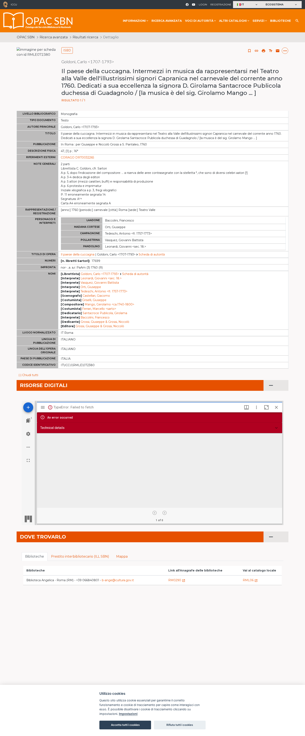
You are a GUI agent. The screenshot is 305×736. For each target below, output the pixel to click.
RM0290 (176, 580)
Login (203, 4)
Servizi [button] (258, 20)
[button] (247, 4)
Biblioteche (280, 20)
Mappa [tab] (122, 556)
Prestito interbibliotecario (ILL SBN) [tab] (80, 556)
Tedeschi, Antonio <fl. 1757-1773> (104, 291)
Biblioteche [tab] (34, 556)
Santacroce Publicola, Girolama (105, 313)
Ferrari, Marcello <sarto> (99, 309)
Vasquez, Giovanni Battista (100, 282)
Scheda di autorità (152, 254)
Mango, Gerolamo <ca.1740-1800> (109, 304)
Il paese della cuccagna (77, 254)
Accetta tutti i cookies (125, 724)
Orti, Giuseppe (91, 287)
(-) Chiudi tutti (28, 375)
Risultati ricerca (85, 37)
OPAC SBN (26, 37)
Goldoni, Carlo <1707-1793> (100, 274)
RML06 (250, 580)
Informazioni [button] (134, 20)
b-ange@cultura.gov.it (118, 580)
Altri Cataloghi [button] (233, 20)
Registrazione (220, 4)
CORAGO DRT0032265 (77, 157)
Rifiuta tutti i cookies (179, 724)
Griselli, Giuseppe (94, 300)
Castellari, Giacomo (96, 296)
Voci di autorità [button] (199, 20)
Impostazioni (128, 713)
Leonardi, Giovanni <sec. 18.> (101, 278)
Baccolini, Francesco (95, 317)
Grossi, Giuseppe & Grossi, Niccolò (105, 322)
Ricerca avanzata (166, 20)
